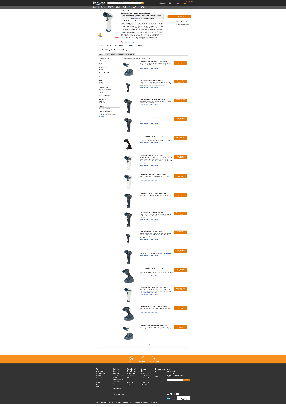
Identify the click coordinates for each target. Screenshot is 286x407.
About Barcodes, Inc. (101, 373)
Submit (186, 379)
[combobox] (125, 3)
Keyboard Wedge (103, 61)
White (100, 83)
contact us (137, 18)
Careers (98, 382)
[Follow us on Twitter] (171, 394)
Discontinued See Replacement (180, 81)
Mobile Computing (145, 377)
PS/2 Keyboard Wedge (104, 89)
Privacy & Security (138, 402)
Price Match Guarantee (118, 394)
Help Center (116, 373)
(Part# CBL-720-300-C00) (158, 160)
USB (100, 60)
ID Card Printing (145, 382)
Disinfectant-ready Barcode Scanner (107, 114)
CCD (100, 69)
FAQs (107, 54)
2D (99, 76)
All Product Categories (146, 373)
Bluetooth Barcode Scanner (105, 110)
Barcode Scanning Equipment (102, 10)
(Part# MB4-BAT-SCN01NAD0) (150, 292)
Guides (128, 384)
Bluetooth (101, 91)
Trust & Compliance (153, 402)
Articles (98, 386)
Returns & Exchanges (118, 379)
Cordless (101, 102)
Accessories (105, 49)
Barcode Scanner (113, 10)
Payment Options (117, 383)
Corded (100, 101)
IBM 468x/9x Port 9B (104, 95)
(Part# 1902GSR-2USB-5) (165, 253)
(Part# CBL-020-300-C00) (149, 162)
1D (99, 74)
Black (100, 82)
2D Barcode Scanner (103, 108)
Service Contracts (120, 49)
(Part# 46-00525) (168, 162)
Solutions (129, 377)
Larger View (101, 36)
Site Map (131, 402)
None (100, 63)
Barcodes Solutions (131, 373)
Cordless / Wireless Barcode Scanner (107, 113)
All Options (101, 54)
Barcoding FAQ (116, 392)
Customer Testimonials (101, 377)
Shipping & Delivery (117, 381)
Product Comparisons (160, 374)
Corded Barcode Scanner (104, 111)
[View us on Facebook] (174, 394)
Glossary (157, 376)
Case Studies (130, 382)
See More (101, 116)
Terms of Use (145, 402)
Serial (100, 94)
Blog (97, 384)
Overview (113, 54)
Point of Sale (144, 384)
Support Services (131, 375)
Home (94, 10)
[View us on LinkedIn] (168, 394)
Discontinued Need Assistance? (180, 62)
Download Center (117, 386)
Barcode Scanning (145, 375)
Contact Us (183, 3)
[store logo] (99, 3)
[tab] (101, 54)
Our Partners (99, 380)
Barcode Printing (145, 380)
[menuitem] (95, 7)
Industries (129, 380)
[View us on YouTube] (177, 394)
